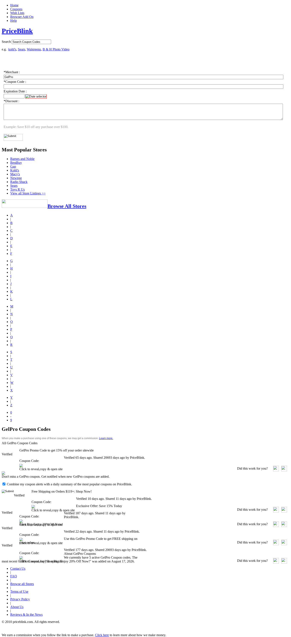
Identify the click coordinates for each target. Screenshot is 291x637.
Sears (21, 49)
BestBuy (16, 162)
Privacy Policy (20, 599)
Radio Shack (18, 182)
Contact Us (17, 568)
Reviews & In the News (26, 614)
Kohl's (14, 170)
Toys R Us (17, 189)
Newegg (16, 178)
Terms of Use (19, 591)
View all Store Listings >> (28, 193)
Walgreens (34, 49)
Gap (13, 166)
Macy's (15, 174)
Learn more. (106, 438)
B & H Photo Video (56, 49)
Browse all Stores (22, 584)
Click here (102, 635)
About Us (16, 607)
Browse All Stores (67, 206)
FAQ (13, 576)
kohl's (12, 49)
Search (6, 41)
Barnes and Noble (22, 159)
